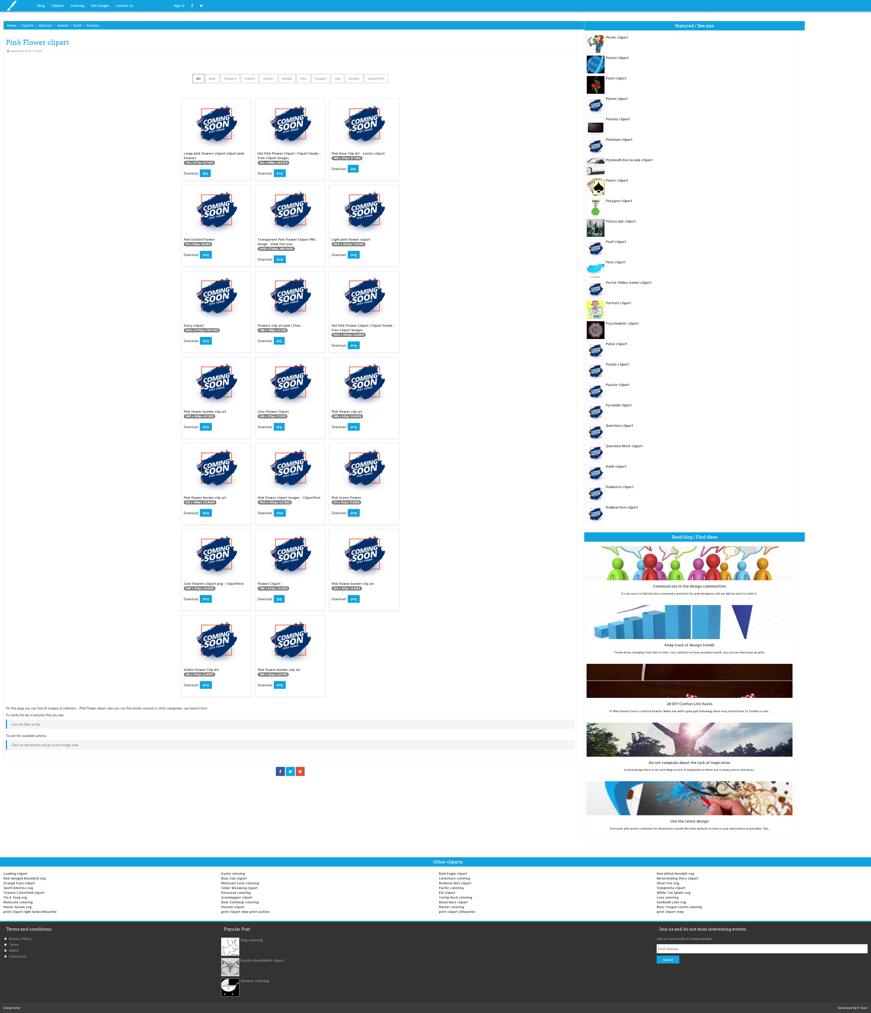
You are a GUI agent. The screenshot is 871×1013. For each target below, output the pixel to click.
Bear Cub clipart (234, 878)
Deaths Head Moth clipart (262, 960)
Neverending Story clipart (677, 878)
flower (268, 78)
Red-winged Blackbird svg (24, 878)
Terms (14, 944)
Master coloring (451, 907)
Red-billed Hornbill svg (675, 873)
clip (337, 78)
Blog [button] (41, 5)
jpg (205, 173)
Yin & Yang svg (15, 897)
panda (287, 78)
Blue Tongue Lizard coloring (679, 907)
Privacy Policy (20, 939)
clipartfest (376, 78)
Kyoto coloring (233, 873)
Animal (62, 25)
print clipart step (670, 912)
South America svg (18, 888)
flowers (230, 78)
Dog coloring (251, 940)
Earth (77, 25)
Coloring (77, 5)
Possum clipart (233, 907)
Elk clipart (447, 892)
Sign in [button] (179, 5)
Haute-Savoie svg (17, 907)
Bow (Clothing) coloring (240, 902)
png (280, 173)
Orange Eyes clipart (19, 883)
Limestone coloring (454, 878)
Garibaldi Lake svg (671, 902)
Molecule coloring (18, 902)
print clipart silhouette (457, 912)
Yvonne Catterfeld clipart (23, 892)
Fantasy (93, 25)
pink (212, 78)
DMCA (14, 950)
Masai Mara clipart (453, 902)
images (320, 78)
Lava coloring (667, 897)
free (303, 78)
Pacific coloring (451, 888)
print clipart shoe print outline (245, 912)
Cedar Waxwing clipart (239, 888)
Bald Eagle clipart (453, 873)
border (354, 78)
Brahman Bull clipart (455, 883)
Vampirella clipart (671, 888)
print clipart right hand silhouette (30, 912)
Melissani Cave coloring (240, 883)
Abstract (45, 25)
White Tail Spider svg (673, 892)
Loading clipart (15, 873)
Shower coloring (254, 981)
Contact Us (124, 5)
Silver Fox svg (668, 883)
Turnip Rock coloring (455, 897)
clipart (250, 78)
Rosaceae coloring (236, 892)
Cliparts (57, 5)
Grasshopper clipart (236, 897)
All (198, 78)
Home (11, 25)
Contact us (17, 956)
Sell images (100, 5)
